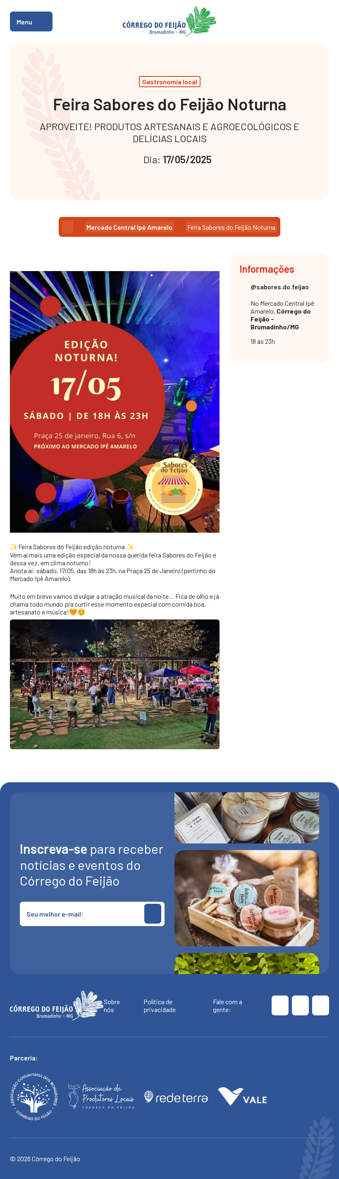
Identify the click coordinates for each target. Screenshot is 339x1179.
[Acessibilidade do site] (324, 21)
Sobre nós (112, 1005)
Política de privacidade (159, 1005)
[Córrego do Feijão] (280, 1005)
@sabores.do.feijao (280, 287)
